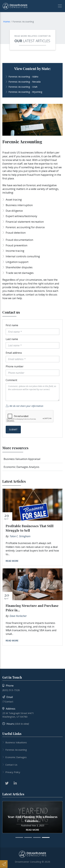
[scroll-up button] (61, 864)
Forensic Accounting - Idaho (23, 76)
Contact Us (11, 764)
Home (6, 21)
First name (12, 325)
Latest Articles (36, 40)
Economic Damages (16, 757)
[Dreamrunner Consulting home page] (32, 854)
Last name (12, 339)
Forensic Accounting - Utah (23, 86)
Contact (9, 701)
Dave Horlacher (18, 616)
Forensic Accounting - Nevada (25, 81)
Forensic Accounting (16, 749)
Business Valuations (16, 742)
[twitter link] (6, 783)
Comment (11, 380)
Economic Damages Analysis (21, 467)
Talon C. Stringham (20, 536)
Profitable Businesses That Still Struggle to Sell (29, 528)
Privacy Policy (12, 772)
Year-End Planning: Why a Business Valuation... (32, 819)
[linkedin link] (15, 783)
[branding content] (15, 6)
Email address (14, 352)
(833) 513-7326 (11, 690)
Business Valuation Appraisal (22, 459)
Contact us (11, 312)
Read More (12, 560)
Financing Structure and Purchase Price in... (32, 607)
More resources (15, 447)
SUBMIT (13, 429)
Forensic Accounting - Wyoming (25, 91)
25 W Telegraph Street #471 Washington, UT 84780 (18, 715)
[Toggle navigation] (59, 6)
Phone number (15, 366)
